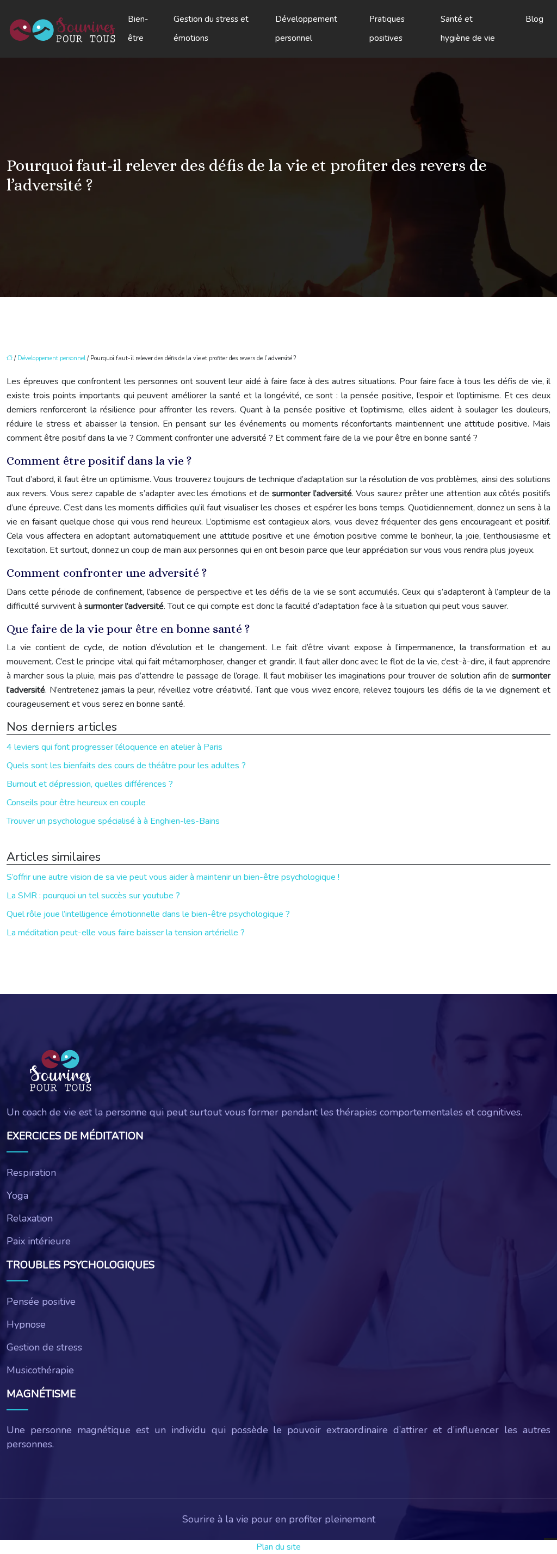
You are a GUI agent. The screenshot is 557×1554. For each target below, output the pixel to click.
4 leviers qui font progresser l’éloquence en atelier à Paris (114, 747)
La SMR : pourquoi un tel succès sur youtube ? (93, 896)
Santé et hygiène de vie (468, 29)
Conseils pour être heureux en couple (76, 803)
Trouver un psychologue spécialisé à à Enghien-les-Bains (113, 821)
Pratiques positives (387, 29)
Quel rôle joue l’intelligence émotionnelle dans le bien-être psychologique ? (148, 914)
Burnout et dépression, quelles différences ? (90, 784)
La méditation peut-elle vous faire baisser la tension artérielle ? (126, 933)
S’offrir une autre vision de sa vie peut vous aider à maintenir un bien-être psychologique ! (173, 877)
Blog (534, 19)
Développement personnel (306, 29)
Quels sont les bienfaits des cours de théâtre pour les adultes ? (126, 766)
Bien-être (138, 29)
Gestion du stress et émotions (211, 29)
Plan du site (278, 1547)
